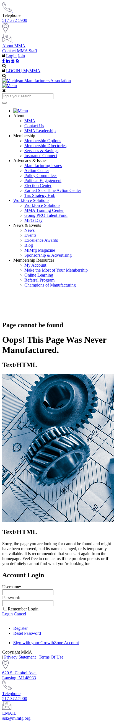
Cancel (20, 614)
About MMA (13, 45)
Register (20, 628)
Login (11, 55)
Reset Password (27, 633)
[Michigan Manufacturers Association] (36, 80)
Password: (11, 597)
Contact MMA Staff (19, 50)
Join (21, 55)
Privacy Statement (20, 657)
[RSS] (17, 60)
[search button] (4, 103)
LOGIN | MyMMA (23, 70)
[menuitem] (62, 110)
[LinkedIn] (8, 60)
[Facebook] (3, 60)
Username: (11, 586)
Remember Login (23, 609)
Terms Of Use (51, 657)
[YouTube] (13, 60)
